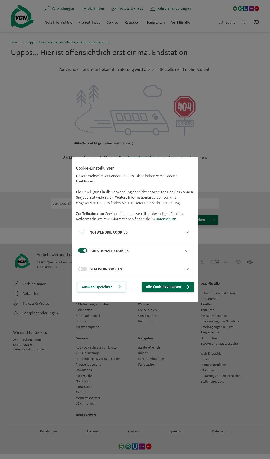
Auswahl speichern (97, 286)
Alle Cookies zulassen (163, 286)
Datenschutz (166, 218)
